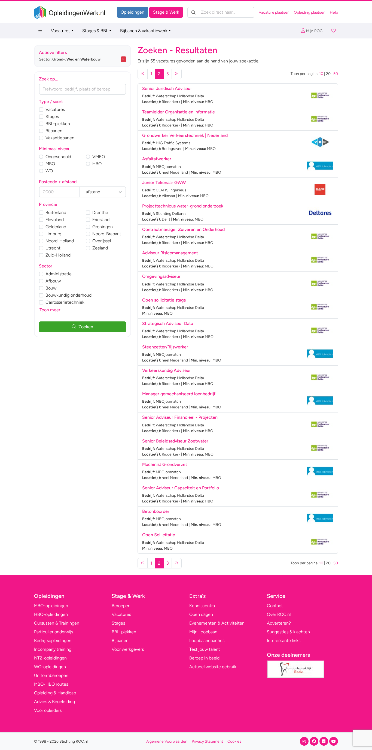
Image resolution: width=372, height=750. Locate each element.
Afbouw (53, 281)
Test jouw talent (204, 649)
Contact (275, 605)
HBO (97, 163)
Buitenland (55, 212)
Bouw (50, 288)
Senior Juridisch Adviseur (167, 88)
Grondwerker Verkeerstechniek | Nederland (185, 135)
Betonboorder (155, 511)
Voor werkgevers (128, 649)
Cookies (234, 741)
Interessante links (283, 640)
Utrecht (52, 248)
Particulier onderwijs (53, 631)
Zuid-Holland (58, 255)
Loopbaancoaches (206, 640)
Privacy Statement (207, 741)
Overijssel (101, 240)
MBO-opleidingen (51, 605)
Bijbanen (53, 130)
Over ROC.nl (279, 614)
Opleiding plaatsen (309, 12)
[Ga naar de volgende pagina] (177, 74)
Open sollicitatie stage (164, 300)
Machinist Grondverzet (164, 464)
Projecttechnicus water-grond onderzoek (182, 206)
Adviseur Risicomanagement (170, 252)
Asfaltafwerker (156, 158)
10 (321, 73)
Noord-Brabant (106, 233)
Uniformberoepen (51, 675)
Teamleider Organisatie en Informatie (178, 112)
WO (49, 170)
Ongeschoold (58, 156)
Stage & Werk (166, 12)
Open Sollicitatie (158, 534)
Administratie (58, 273)
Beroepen (121, 605)
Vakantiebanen (59, 137)
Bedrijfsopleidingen (52, 640)
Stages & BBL (95, 30)
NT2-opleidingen (50, 658)
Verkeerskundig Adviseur (166, 370)
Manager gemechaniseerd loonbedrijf (178, 393)
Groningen (102, 226)
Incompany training (52, 649)
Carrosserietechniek (64, 302)
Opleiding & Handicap (55, 692)
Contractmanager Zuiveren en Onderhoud (183, 229)
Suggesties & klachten (288, 631)
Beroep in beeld (204, 658)
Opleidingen (132, 12)
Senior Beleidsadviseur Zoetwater (175, 441)
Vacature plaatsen (274, 12)
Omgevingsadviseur (161, 276)
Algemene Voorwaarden (166, 741)
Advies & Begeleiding (54, 701)
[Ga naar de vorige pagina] (143, 74)
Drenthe (100, 212)
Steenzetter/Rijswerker (165, 347)
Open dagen (201, 614)
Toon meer (49, 309)
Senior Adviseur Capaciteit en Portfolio (180, 487)
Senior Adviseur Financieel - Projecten (180, 417)
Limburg (53, 233)
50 (335, 73)
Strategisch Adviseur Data (167, 323)
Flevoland (54, 219)
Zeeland (100, 248)
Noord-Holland (59, 240)
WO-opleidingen (50, 666)
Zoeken (85, 326)
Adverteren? (279, 623)
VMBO (98, 156)
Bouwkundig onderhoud (68, 295)
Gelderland (55, 226)
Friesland (100, 219)
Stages (52, 116)
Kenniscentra (202, 605)
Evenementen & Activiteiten (217, 623)
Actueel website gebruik (212, 666)
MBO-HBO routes (51, 684)
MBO (50, 163)
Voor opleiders (48, 710)
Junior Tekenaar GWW (164, 182)
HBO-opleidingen (51, 614)
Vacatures (60, 30)
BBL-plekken (57, 123)
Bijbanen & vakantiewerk (143, 30)
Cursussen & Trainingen (56, 623)
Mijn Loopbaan (203, 631)
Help (334, 12)
